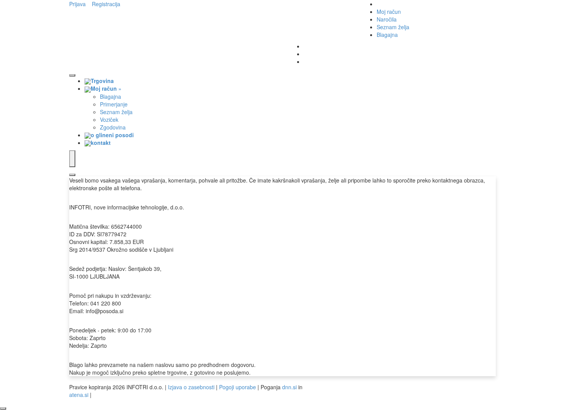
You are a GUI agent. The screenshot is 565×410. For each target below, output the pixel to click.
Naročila (387, 19)
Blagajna (387, 34)
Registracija (106, 4)
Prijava (77, 4)
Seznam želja (393, 27)
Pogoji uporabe (237, 387)
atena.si (78, 394)
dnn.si (289, 387)
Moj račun (389, 11)
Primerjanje (114, 104)
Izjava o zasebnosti (191, 387)
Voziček (109, 119)
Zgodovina (113, 127)
